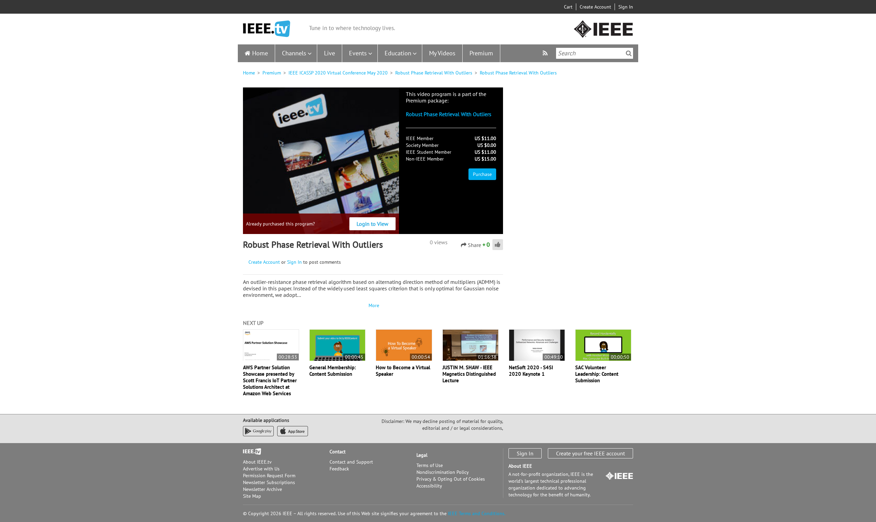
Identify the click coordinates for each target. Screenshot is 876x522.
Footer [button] (250, 452)
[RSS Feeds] (546, 53)
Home (260, 53)
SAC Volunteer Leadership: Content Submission (596, 374)
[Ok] (628, 53)
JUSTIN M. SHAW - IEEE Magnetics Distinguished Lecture (469, 374)
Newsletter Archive (262, 489)
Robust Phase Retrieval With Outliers (433, 73)
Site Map (252, 496)
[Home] (266, 28)
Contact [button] (338, 452)
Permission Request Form (269, 475)
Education (398, 53)
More (373, 305)
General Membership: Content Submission (332, 370)
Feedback (339, 469)
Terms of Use (429, 465)
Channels (294, 53)
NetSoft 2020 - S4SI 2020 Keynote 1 (531, 370)
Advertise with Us (261, 469)
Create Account (595, 7)
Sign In (625, 7)
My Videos (442, 53)
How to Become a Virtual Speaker (403, 370)
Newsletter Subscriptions (269, 482)
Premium (481, 53)
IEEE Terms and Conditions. (476, 513)
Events (358, 53)
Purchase (482, 174)
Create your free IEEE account (590, 453)
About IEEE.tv (257, 462)
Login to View (372, 223)
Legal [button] (421, 455)
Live (329, 53)
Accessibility (429, 486)
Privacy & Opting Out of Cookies (450, 479)
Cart (568, 7)
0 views (439, 242)
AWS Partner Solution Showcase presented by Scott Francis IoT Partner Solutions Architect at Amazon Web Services (270, 380)
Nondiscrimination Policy (442, 472)
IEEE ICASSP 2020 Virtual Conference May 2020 (338, 73)
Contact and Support (351, 462)
